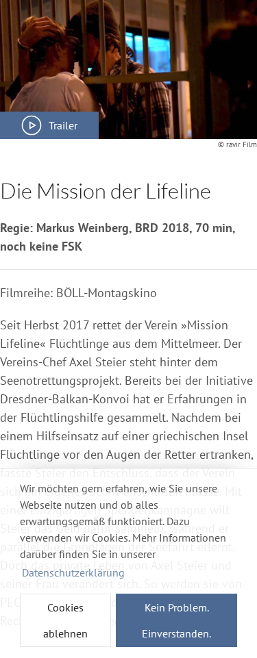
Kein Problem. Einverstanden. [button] (176, 620)
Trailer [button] (63, 125)
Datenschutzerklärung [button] (73, 572)
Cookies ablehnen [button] (65, 620)
